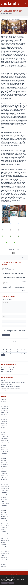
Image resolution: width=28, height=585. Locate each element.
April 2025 (3, 417)
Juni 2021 (3, 473)
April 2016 (3, 531)
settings (10, 580)
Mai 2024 (3, 429)
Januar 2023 (3, 451)
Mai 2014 (3, 564)
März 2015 (3, 548)
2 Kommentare (3, 13)
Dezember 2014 (4, 551)
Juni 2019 (3, 494)
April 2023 (3, 445)
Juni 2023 (3, 443)
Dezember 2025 (4, 410)
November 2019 (4, 488)
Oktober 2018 (3, 501)
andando (10, 3)
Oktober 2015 (3, 538)
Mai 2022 (3, 458)
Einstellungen (18, 582)
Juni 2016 (3, 527)
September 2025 (4, 414)
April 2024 (3, 430)
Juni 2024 (3, 427)
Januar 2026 (3, 408)
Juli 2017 (3, 518)
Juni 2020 (3, 479)
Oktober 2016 (3, 523)
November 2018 (4, 499)
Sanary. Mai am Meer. (9, 369)
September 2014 (4, 557)
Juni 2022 (3, 456)
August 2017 (3, 516)
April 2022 (3, 460)
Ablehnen (11, 582)
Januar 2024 (3, 436)
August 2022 (3, 453)
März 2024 (3, 432)
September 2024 (4, 423)
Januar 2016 (3, 533)
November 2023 (4, 438)
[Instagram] (13, 575)
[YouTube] (15, 575)
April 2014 (3, 566)
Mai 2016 (3, 529)
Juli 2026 (3, 399)
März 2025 (3, 419)
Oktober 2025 (3, 412)
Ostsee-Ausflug (4, 380)
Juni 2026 (3, 401)
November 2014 (4, 553)
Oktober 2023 (3, 440)
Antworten (24, 281)
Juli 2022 (3, 455)
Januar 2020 (3, 484)
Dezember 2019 (4, 486)
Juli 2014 (3, 561)
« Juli (2, 358)
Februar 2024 (3, 434)
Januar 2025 (3, 421)
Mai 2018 (3, 510)
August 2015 (3, 542)
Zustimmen (4, 582)
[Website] (14, 326)
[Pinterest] (17, 575)
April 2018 (3, 512)
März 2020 (3, 481)
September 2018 (4, 503)
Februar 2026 (3, 406)
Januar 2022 (3, 466)
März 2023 (3, 447)
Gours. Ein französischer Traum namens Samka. (10, 386)
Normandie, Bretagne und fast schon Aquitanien (10, 390)
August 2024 (3, 425)
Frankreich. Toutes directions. (7, 384)
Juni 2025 (3, 416)
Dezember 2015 (4, 535)
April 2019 (3, 497)
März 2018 (3, 514)
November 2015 (4, 536)
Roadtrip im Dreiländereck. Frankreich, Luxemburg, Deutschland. (13, 382)
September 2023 (4, 442)
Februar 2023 (3, 449)
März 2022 (3, 462)
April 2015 (3, 546)
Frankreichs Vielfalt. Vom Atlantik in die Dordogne (10, 388)
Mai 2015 (3, 544)
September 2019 (4, 490)
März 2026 (3, 404)
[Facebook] (11, 575)
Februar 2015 (3, 549)
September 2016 (4, 525)
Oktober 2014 (3, 555)
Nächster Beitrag (19, 257)
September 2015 (4, 540)
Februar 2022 (3, 464)
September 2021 (4, 468)
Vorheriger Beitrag (8, 257)
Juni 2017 (3, 520)
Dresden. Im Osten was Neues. (10, 367)
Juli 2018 (3, 507)
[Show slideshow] (14, 249)
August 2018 (3, 505)
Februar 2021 (3, 475)
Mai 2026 (3, 403)
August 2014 (3, 559)
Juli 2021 (3, 471)
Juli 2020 (3, 477)
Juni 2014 (3, 562)
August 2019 (3, 492)
